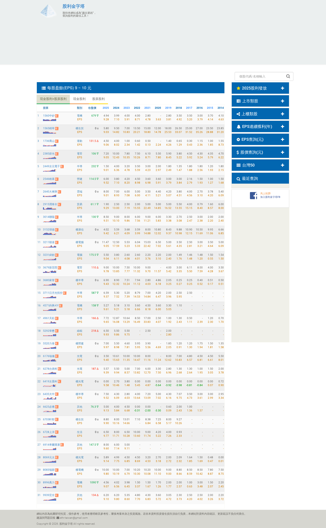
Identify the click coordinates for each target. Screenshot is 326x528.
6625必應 (49, 406)
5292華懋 (49, 330)
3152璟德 (49, 229)
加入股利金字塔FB (270, 197)
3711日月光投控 (53, 292)
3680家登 (49, 280)
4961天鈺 (49, 318)
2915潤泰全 (50, 204)
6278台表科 (50, 368)
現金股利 (79, 99)
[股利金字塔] (48, 10)
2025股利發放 (254, 88)
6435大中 (49, 394)
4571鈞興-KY (51, 305)
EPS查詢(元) (252, 139)
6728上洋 (49, 432)
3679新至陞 (50, 267)
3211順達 (49, 242)
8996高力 (49, 482)
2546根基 (49, 179)
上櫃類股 (249, 113)
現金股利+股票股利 (53, 99)
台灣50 (248, 165)
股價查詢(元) (251, 152)
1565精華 (49, 128)
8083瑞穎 (49, 469)
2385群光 (49, 153)
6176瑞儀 (49, 356)
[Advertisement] (206, 32)
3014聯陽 (49, 216)
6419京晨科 (50, 381)
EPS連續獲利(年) (257, 126)
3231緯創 (49, 254)
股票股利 (98, 99)
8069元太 (49, 457)
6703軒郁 (49, 419)
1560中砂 (49, 115)
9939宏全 (49, 495)
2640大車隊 (50, 191)
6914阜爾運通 (51, 444)
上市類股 (250, 101)
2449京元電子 (51, 166)
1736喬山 (49, 141)
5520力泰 (49, 343)
